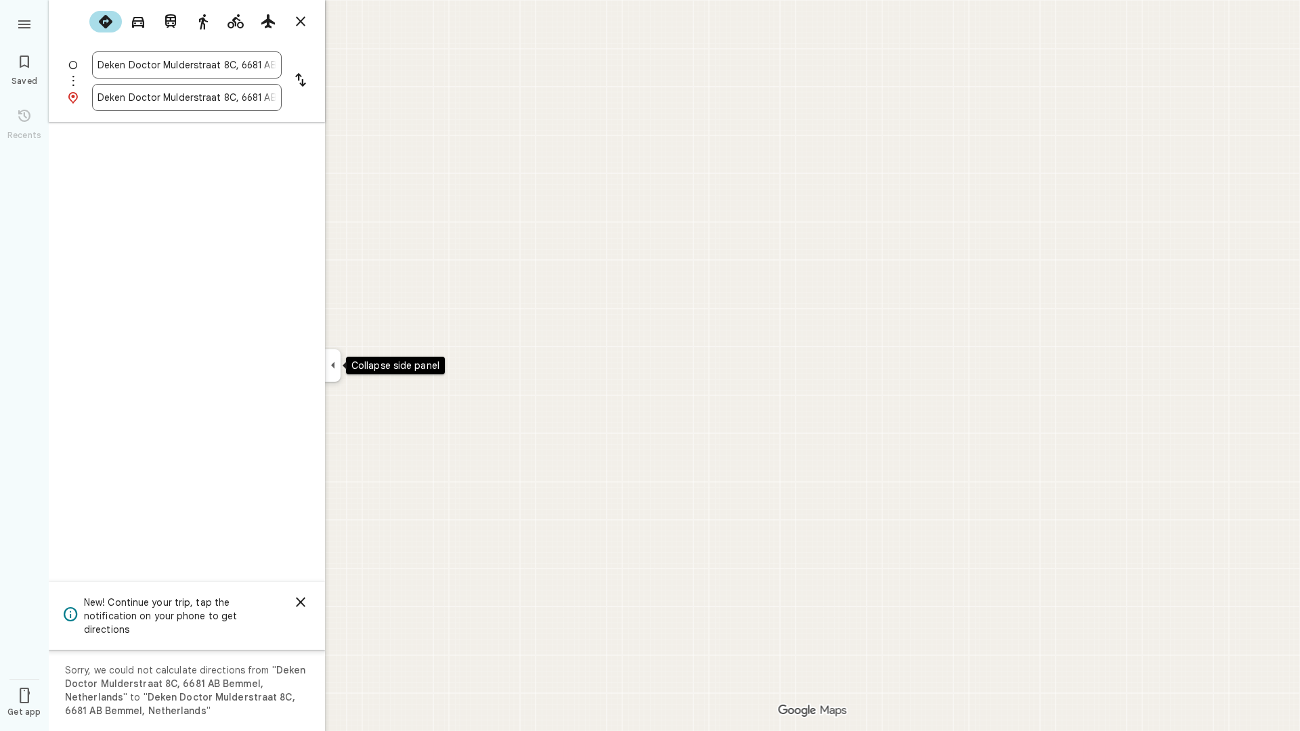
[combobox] (187, 65)
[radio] (105, 21)
